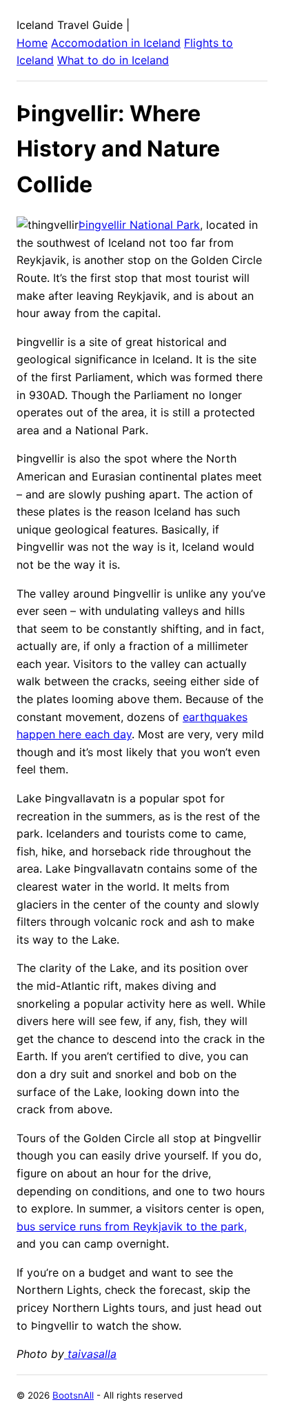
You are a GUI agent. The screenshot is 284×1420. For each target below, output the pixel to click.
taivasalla (90, 1354)
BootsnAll (73, 1395)
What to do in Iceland (113, 60)
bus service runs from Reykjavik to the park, (132, 1226)
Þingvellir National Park (139, 225)
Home (32, 43)
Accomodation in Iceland (116, 43)
